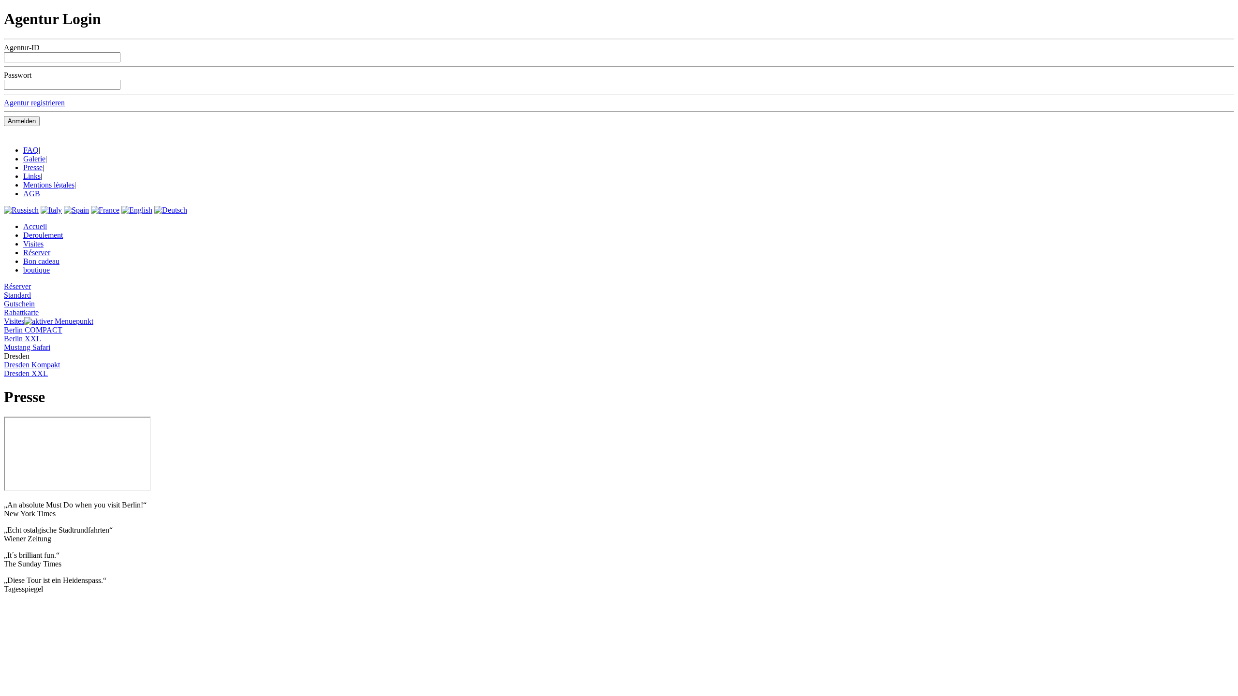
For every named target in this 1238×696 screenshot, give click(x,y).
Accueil (35, 226)
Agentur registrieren (34, 103)
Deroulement (43, 235)
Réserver (36, 252)
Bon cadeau (41, 261)
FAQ (31, 150)
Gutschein (19, 304)
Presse (33, 167)
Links (32, 176)
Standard (17, 295)
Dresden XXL (26, 373)
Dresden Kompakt (32, 365)
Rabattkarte (21, 312)
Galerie (34, 159)
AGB (31, 193)
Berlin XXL (22, 338)
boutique (36, 270)
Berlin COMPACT (33, 330)
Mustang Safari (27, 347)
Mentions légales (48, 185)
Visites (33, 244)
